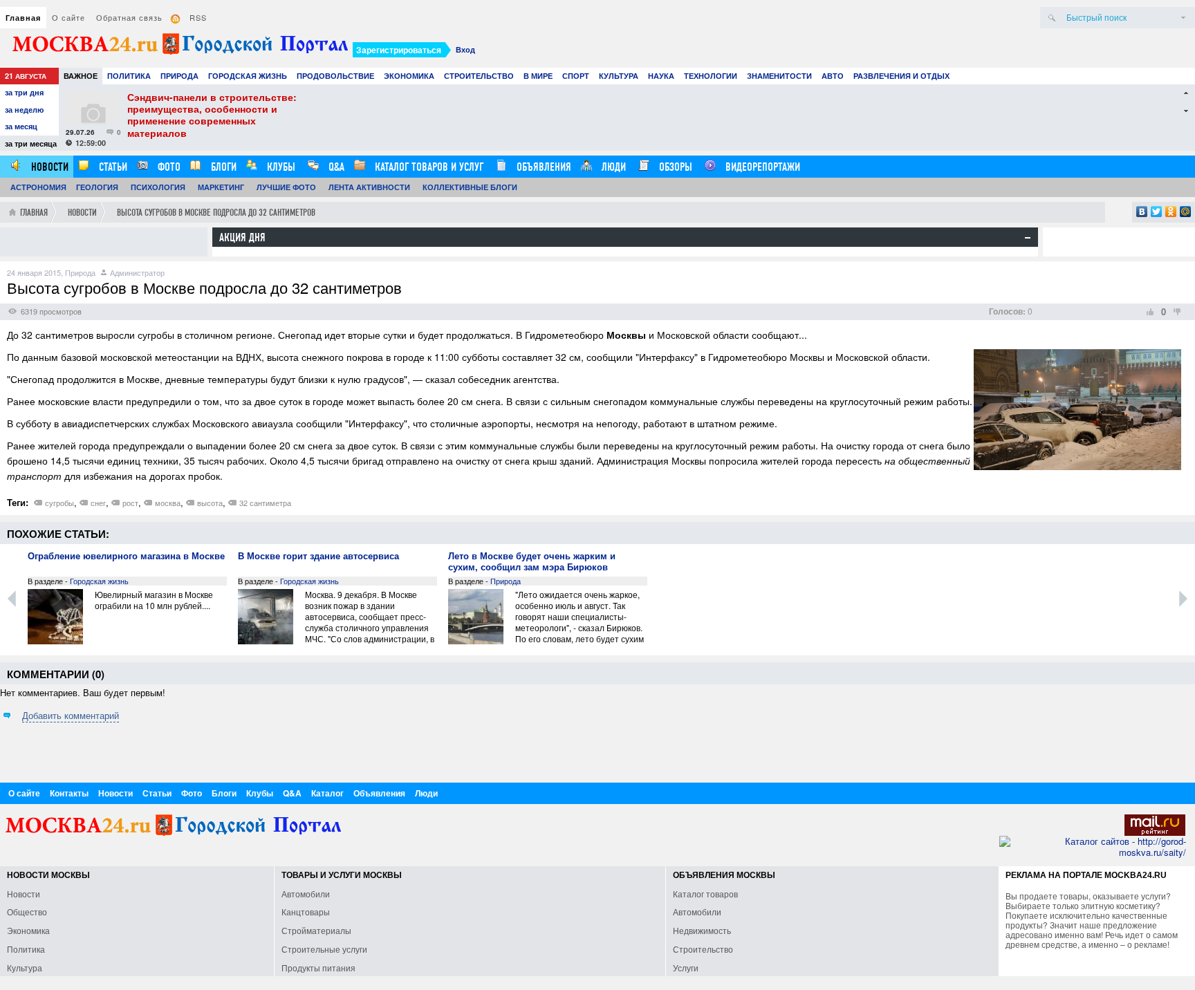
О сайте (68, 17)
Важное (81, 76)
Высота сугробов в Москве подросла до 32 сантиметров (216, 212)
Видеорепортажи (761, 167)
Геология (97, 187)
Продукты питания (318, 967)
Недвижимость (702, 930)
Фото (167, 167)
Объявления (542, 167)
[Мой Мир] (1185, 212)
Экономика (409, 76)
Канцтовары (305, 911)
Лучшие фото (286, 187)
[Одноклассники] (1171, 212)
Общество (27, 911)
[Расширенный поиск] (1183, 18)
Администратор (137, 272)
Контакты (69, 793)
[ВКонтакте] (1142, 212)
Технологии (710, 76)
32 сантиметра (265, 502)
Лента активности (369, 187)
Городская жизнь (247, 76)
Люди (612, 167)
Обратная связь (129, 17)
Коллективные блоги (470, 187)
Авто (833, 76)
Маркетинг (221, 187)
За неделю (24, 109)
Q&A (335, 167)
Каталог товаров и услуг (427, 167)
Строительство (479, 76)
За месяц (21, 126)
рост (130, 502)
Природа (179, 76)
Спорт (575, 76)
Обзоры (674, 167)
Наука (661, 76)
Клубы (279, 167)
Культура (618, 76)
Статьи (111, 167)
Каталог (327, 793)
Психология (158, 187)
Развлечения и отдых (901, 76)
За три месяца (31, 143)
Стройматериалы (316, 930)
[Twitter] (1156, 212)
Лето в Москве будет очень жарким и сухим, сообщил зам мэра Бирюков (531, 561)
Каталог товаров (705, 893)
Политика (129, 76)
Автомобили (305, 893)
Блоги (222, 167)
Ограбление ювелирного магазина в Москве (126, 556)
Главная (23, 17)
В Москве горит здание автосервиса (318, 556)
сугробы (59, 502)
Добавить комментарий (70, 715)
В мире (538, 76)
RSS (198, 17)
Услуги (685, 967)
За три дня (24, 92)
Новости (48, 167)
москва (167, 502)
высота (210, 502)
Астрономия (38, 187)
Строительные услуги (324, 949)
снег (98, 502)
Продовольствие (335, 76)
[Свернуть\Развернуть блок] (1027, 237)
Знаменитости (779, 76)
